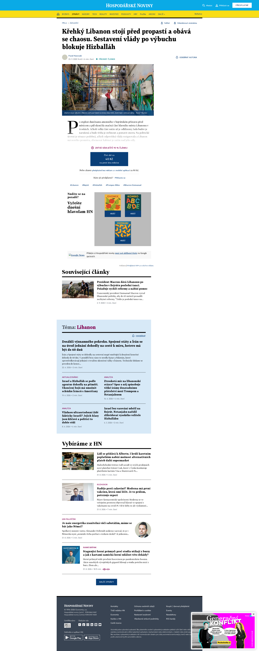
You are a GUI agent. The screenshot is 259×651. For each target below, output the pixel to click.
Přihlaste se (120, 178)
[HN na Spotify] (96, 624)
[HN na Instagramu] (87, 624)
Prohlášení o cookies (142, 611)
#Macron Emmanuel (132, 185)
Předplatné (242, 5)
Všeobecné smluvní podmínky (146, 619)
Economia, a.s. (81, 610)
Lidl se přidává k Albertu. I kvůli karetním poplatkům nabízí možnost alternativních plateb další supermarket (124, 457)
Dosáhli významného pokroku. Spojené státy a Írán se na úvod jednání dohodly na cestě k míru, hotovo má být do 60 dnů (102, 345)
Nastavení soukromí (142, 615)
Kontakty (114, 606)
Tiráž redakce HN (118, 611)
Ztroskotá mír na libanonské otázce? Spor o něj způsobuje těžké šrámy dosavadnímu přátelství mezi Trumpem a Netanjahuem (122, 388)
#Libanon (74, 185)
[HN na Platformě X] (79, 624)
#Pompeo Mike (113, 185)
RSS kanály (170, 619)
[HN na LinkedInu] (92, 624)
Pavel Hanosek (75, 56)
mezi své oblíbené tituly (126, 253)
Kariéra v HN (116, 619)
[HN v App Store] (92, 637)
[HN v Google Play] (73, 637)
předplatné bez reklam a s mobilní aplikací (111, 170)
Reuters (144, 113)
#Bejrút (85, 185)
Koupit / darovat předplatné (177, 606)
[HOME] (58, 14)
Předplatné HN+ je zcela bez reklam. (140, 266)
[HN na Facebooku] (83, 624)
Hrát (112, 213)
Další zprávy (106, 582)
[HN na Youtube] (100, 624)
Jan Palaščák (69, 519)
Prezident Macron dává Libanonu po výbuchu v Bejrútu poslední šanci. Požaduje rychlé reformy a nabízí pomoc (122, 285)
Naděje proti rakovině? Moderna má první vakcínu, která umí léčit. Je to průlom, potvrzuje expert (123, 492)
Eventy (169, 611)
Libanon (86, 327)
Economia (115, 615)
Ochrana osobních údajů (144, 606)
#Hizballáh (97, 185)
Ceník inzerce (116, 623)
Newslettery (171, 615)
